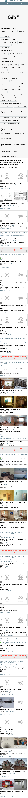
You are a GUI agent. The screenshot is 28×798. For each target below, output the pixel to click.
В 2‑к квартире (4, 56)
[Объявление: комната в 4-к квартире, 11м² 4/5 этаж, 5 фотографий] (13, 389)
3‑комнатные (21, 31)
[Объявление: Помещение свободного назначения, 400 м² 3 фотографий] (13, 790)
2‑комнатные (13, 31)
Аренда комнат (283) (7, 61)
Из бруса (13, 80)
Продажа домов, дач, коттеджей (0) (12, 72)
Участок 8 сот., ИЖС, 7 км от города (10, 689)
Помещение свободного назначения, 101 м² (12, 750)
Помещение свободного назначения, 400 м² (12, 791)
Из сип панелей (4, 80)
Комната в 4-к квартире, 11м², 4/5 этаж (11, 390)
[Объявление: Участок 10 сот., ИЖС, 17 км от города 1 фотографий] (13, 708)
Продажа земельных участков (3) (11, 95)
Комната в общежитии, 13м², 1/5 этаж (11, 441)
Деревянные (14, 78)
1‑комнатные (4, 31)
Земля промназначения (20, 97)
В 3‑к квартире (14, 56)
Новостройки (15, 33)
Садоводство (9, 97)
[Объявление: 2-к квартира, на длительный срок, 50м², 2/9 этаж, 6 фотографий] (7, 325)
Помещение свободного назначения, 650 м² (12, 771)
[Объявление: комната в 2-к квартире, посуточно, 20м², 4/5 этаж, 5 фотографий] (13, 479)
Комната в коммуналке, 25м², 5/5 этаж (11, 409)
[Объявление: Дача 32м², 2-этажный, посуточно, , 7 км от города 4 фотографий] (14, 640)
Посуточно (3, 69)
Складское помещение (6, 138)
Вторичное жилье (5, 33)
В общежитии (4, 53)
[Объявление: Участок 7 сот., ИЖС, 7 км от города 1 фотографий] (13, 728)
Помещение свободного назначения (9, 136)
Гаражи (3, 123)
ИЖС (2, 97)
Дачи (8, 75)
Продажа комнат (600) (8, 50)
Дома (2, 75)
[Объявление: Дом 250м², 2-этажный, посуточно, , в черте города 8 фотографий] (7, 604)
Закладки (11, 3)
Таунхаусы (21, 75)
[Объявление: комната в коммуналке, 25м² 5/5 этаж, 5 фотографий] (13, 407)
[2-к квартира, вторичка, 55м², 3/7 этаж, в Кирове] (14, 256)
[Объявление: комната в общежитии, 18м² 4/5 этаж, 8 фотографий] (13, 426)
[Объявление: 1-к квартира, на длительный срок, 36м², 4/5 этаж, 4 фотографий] (14, 363)
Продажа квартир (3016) (8, 28)
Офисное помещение (6, 133)
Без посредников (5, 36)
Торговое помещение (19, 133)
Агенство (3, 100)
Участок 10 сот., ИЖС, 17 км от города (11, 709)
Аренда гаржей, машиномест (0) (11, 120)
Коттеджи (14, 75)
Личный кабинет (20, 3)
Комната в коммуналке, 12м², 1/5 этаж (11, 461)
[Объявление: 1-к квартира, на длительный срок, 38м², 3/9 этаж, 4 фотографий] (14, 339)
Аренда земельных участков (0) (11, 103)
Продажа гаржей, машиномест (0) (11, 112)
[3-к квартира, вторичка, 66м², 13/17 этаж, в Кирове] (7, 202)
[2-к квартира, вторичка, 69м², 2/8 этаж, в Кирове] (14, 233)
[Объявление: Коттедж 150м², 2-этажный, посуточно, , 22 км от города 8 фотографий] (7, 583)
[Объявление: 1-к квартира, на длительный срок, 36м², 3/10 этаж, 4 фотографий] (7, 281)
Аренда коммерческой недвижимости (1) (13, 145)
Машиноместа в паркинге (13, 123)
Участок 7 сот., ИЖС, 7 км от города (10, 729)
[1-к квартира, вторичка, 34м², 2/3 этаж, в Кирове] (7, 181)
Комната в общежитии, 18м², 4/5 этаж (11, 427)
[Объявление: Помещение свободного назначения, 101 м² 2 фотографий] (13, 748)
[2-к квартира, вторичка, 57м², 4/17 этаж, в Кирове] (7, 222)
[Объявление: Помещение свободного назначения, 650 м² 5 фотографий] (13, 770)
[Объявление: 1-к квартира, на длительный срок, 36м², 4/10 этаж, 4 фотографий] (7, 304)
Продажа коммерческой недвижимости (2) (13, 129)
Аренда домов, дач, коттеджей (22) (12, 84)
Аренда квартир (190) (8, 39)
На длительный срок (16, 67)
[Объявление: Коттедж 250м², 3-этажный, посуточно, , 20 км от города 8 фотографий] (14, 662)
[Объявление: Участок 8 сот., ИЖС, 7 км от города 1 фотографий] (13, 688)
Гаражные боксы (5, 117)
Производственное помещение (8, 141)
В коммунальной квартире (16, 53)
